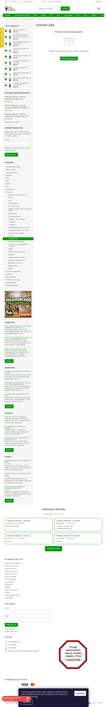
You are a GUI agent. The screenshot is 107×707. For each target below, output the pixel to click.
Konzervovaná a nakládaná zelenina (18, 245)
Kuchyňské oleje (13, 206)
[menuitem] (8, 15)
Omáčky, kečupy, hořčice (16, 257)
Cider (7, 181)
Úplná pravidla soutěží (12, 595)
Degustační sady (11, 172)
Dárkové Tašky (11, 169)
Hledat (65, 8)
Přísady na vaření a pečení (17, 195)
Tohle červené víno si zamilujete (15, 417)
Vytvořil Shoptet (97, 702)
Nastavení (27, 702)
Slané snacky (12, 213)
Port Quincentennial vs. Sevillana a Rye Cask (18, 474)
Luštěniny (12, 225)
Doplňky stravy (13, 266)
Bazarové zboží (11, 282)
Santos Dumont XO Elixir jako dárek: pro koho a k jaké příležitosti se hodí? (18, 338)
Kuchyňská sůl (13, 203)
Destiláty (8, 175)
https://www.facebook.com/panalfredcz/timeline (23, 651)
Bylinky (10, 268)
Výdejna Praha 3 (10, 568)
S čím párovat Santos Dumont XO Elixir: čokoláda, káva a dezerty (18, 326)
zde (36, 696)
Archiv (9, 361)
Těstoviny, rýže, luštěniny (16, 219)
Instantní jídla (13, 239)
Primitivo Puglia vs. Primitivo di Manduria (15, 427)
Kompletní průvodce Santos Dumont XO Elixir (18, 461)
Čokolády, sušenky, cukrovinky (18, 230)
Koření (10, 198)
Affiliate (7, 587)
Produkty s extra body (13, 280)
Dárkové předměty (12, 285)
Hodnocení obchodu (53, 509)
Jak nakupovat (9, 582)
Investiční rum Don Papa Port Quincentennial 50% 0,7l (14, 487)
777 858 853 (12, 645)
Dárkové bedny (11, 277)
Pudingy (11, 254)
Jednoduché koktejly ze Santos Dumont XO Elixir (18, 372)
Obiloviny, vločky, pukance (17, 260)
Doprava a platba (10, 576)
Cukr (10, 200)
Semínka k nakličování (13, 271)
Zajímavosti (8, 584)
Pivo (7, 178)
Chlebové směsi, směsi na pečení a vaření (20, 209)
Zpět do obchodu (69, 58)
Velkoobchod (9, 598)
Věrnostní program (11, 574)
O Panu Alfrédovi (10, 579)
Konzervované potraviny (16, 241)
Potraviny (9, 192)
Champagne (10, 189)
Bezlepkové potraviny (15, 263)
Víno (7, 186)
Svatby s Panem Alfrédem (51, 1)
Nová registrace (10, 629)
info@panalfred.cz (14, 642)
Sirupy (10, 249)
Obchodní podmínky (11, 590)
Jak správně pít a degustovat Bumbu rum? (17, 394)
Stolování (9, 274)
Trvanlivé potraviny (14, 216)
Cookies (7, 592)
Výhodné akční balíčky (13, 167)
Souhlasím (80, 693)
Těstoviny (12, 222)
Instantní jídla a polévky (16, 233)
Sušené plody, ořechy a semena (19, 227)
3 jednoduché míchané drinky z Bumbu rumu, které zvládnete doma (18, 383)
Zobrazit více (53, 549)
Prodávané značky (11, 571)
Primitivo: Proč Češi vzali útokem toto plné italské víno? (17, 438)
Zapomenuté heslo (11, 631)
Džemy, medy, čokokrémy (16, 252)
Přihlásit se (11, 154)
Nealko (8, 183)
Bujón (11, 236)
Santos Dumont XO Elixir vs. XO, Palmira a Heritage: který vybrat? (16, 349)
